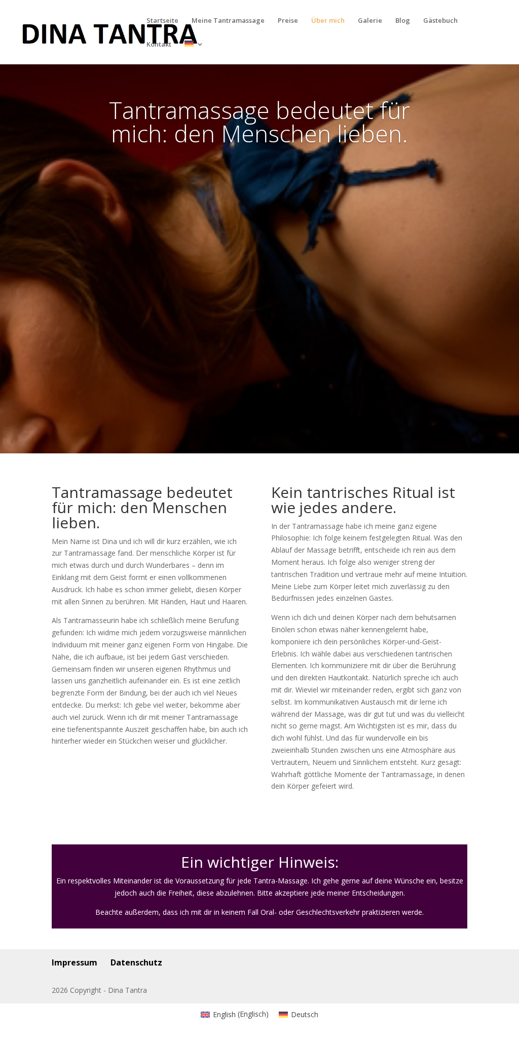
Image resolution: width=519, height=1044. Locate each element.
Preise (288, 21)
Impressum (74, 962)
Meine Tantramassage (228, 21)
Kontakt (158, 45)
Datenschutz (136, 962)
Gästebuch (440, 21)
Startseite (162, 21)
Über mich (328, 21)
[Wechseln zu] (194, 52)
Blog (402, 21)
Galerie (370, 21)
